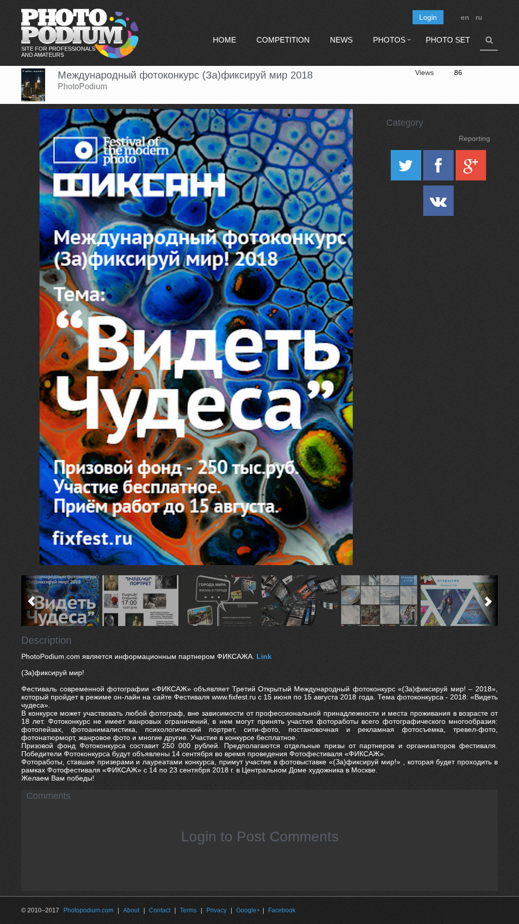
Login (428, 17)
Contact (159, 910)
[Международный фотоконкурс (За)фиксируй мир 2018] (332, 135)
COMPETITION (283, 39)
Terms (188, 910)
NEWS (341, 39)
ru (479, 17)
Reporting (474, 138)
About (131, 910)
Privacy (216, 910)
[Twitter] (407, 169)
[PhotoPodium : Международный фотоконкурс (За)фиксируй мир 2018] (61, 600)
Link (264, 656)
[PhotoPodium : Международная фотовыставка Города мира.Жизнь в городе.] (220, 600)
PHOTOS (389, 39)
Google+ (248, 910)
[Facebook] (439, 169)
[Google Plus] (471, 169)
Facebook (281, 910)
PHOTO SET (448, 39)
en (465, 17)
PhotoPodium (82, 86)
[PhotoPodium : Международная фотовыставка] (140, 600)
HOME (224, 39)
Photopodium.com (88, 910)
